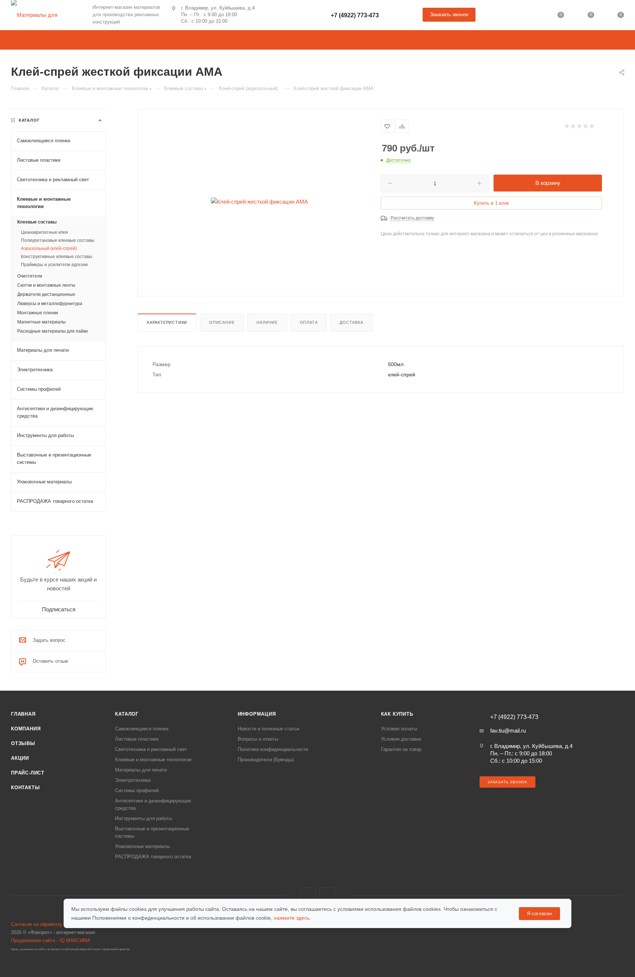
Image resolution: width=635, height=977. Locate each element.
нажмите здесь (291, 918)
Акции (20, 758)
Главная (23, 714)
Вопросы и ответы (258, 739)
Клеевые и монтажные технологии (153, 759)
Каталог (127, 714)
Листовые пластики (136, 739)
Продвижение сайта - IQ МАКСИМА (50, 940)
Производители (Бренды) (266, 759)
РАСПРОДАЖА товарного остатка (153, 856)
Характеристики (167, 322)
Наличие (267, 322)
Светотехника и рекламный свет (151, 749)
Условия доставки (401, 739)
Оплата (309, 322)
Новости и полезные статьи (268, 728)
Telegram (327, 895)
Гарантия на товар (401, 749)
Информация (257, 714)
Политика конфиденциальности (273, 749)
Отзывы (23, 743)
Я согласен (539, 913)
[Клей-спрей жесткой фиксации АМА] (259, 201)
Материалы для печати (141, 770)
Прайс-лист (27, 773)
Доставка (351, 322)
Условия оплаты (399, 728)
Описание (221, 322)
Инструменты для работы (143, 818)
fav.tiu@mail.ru (508, 730)
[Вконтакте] (268, 15)
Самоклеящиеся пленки (141, 728)
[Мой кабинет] (531, 16)
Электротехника (133, 780)
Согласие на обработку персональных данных (62, 924)
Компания (25, 728)
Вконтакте (308, 895)
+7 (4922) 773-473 (355, 15)
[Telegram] (288, 15)
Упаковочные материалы (142, 846)
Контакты (25, 787)
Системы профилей (137, 790)
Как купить (397, 714)
